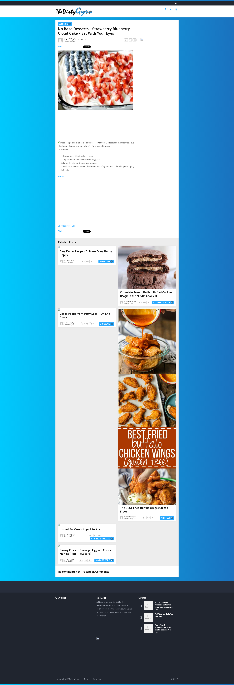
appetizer (165, 518)
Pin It (60, 46)
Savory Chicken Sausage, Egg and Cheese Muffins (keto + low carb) (86, 552)
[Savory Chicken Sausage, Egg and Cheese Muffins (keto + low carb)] (59, 546)
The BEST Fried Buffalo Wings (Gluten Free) (144, 509)
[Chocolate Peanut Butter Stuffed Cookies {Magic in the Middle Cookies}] (147, 267)
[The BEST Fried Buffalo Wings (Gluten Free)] (147, 406)
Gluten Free (77, 40)
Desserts (63, 24)
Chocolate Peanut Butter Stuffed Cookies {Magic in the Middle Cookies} (146, 294)
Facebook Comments (96, 571)
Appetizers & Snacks (100, 538)
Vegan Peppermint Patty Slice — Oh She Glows (85, 315)
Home (86, 679)
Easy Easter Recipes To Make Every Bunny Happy (86, 253)
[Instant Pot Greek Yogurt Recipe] (59, 525)
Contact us (97, 679)
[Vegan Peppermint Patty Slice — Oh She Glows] (59, 309)
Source (61, 176)
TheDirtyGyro (71, 38)
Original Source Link (66, 225)
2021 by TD (175, 679)
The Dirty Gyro (73, 679)
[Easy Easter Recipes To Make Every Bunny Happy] (59, 247)
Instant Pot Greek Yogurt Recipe (80, 529)
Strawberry (85, 40)
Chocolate (105, 324)
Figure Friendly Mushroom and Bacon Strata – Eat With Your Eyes (163, 628)
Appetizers (105, 261)
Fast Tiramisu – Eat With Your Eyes (164, 615)
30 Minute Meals (103, 560)
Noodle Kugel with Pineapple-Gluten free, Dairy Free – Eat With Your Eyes (164, 606)
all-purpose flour (161, 302)
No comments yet (69, 571)
